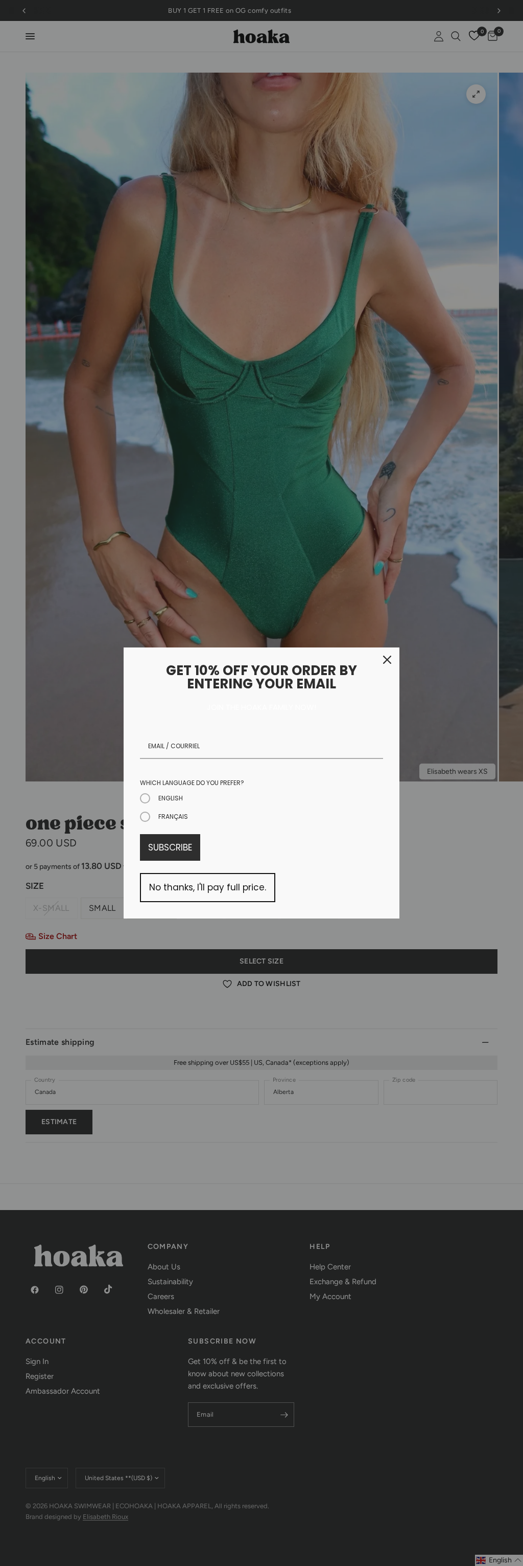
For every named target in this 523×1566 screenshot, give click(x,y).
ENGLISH (170, 798)
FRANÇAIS (173, 816)
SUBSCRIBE (170, 847)
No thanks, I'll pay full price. (207, 887)
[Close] (387, 659)
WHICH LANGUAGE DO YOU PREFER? (192, 782)
